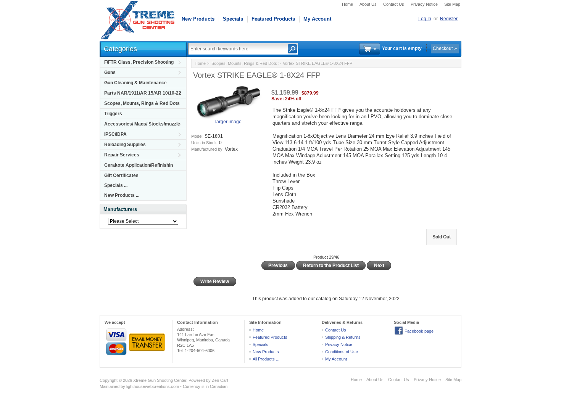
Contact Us (393, 4)
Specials (233, 19)
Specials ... (115, 185)
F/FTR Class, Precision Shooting (139, 62)
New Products (198, 19)
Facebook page (419, 331)
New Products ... (121, 195)
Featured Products (273, 19)
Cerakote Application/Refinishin (138, 165)
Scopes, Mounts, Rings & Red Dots (142, 103)
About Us (368, 4)
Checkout (443, 48)
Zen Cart (220, 380)
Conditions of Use (341, 351)
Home (347, 4)
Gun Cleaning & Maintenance (135, 82)
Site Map (452, 4)
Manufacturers (120, 209)
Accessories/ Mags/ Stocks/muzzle (142, 124)
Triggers (113, 113)
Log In (424, 18)
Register (449, 18)
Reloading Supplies (125, 144)
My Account (317, 19)
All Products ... (266, 359)
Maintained (109, 386)
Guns (110, 72)
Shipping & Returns (343, 337)
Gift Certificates (121, 175)
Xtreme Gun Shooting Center (159, 380)
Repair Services (121, 155)
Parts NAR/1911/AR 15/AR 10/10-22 (142, 93)
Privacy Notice (424, 4)
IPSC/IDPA (115, 134)
